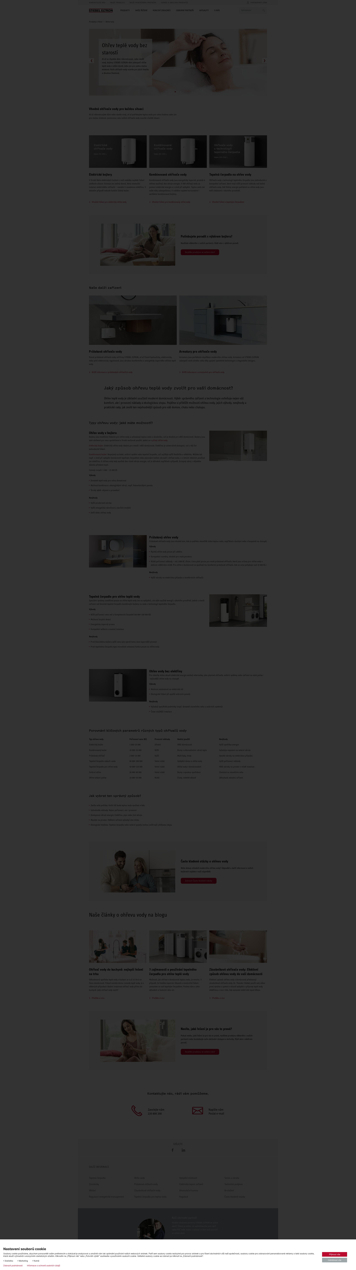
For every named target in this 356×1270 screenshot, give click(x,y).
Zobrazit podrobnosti (13, 1265)
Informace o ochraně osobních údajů (43, 1265)
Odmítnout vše (334, 1260)
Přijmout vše (334, 1254)
